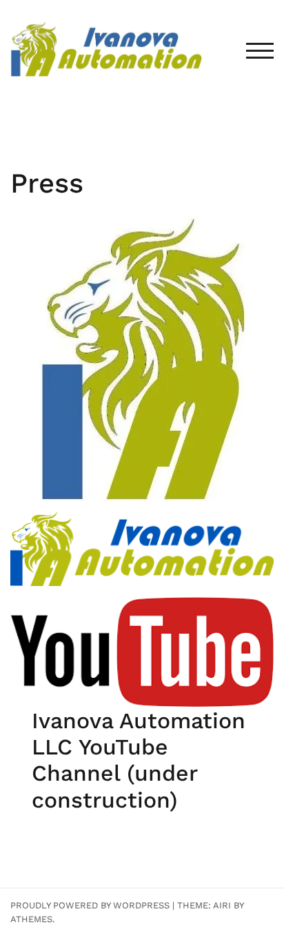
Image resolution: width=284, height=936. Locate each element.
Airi (222, 905)
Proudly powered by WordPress (90, 905)
